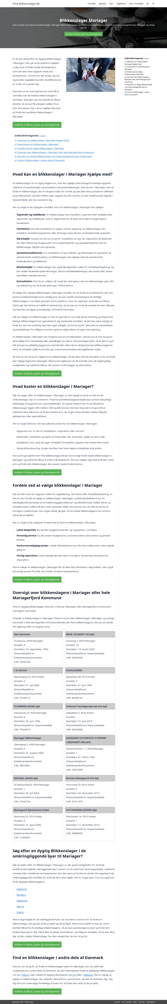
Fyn (111, 3)
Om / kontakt (136, 3)
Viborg (20, 906)
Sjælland (121, 3)
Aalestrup (22, 900)
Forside (91, 3)
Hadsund (22, 889)
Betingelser (151, 1002)
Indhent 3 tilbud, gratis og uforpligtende (83, 34)
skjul (43, 135)
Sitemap (141, 1002)
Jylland (102, 3)
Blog (135, 1002)
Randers (21, 894)
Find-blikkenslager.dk (26, 3)
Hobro (20, 912)
